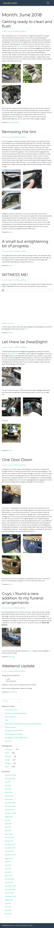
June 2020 (8, 823)
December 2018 (10, 886)
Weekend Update (18, 666)
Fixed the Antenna (11, 710)
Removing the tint (19, 131)
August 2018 (9, 900)
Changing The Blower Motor (14, 730)
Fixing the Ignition (10, 727)
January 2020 (9, 841)
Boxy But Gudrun (10, 3)
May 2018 (8, 910)
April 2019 (8, 872)
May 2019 (8, 869)
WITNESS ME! (15, 274)
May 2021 (8, 785)
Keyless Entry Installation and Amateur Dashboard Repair (23, 724)
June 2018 (8, 907)
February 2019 (9, 879)
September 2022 (10, 775)
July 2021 (8, 782)
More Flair (8, 741)
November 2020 (10, 806)
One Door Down (17, 459)
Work (17, 122)
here (26, 329)
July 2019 (8, 862)
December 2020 (10, 803)
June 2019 (8, 865)
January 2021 (9, 799)
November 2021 (10, 778)
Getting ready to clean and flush (27, 23)
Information (13, 692)
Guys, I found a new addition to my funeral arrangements (22, 598)
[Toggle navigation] (48, 3)
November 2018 (10, 889)
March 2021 (8, 792)
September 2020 (10, 813)
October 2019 (9, 851)
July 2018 (8, 903)
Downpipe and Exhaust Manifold (15, 713)
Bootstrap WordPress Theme (24, 925)
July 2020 (8, 820)
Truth (6, 720)
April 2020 (8, 830)
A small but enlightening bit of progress (25, 243)
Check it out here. (8, 323)
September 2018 (10, 896)
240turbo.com (12, 353)
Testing (7, 760)
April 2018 (8, 914)
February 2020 (9, 837)
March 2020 (8, 834)
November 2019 (10, 848)
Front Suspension (10, 717)
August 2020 (9, 817)
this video (19, 46)
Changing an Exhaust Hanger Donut (16, 737)
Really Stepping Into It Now (13, 734)
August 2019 (9, 858)
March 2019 (8, 876)
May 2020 (8, 827)
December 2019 (10, 844)
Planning (11, 122)
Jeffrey (24, 31)
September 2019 (10, 855)
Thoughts (8, 763)
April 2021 (8, 789)
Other (11, 332)
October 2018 (9, 893)
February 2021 (9, 796)
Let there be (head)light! (24, 342)
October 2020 (9, 810)
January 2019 (9, 882)
